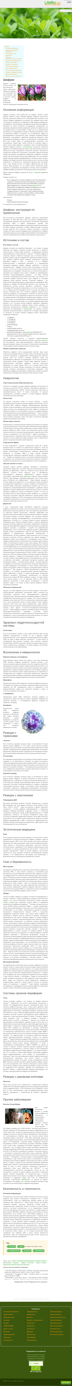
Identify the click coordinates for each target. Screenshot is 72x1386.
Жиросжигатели (8, 1314)
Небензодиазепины (9, 1334)
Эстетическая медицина (12, 66)
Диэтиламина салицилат (11, 1262)
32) (23, 1202)
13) (47, 536)
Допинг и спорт (8, 1329)
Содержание (36, 1309)
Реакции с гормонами (11, 62)
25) (8, 1002)
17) (25, 690)
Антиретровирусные (56, 1311)
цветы (21, 1246)
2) (34, 253)
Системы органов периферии (13, 70)
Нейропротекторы (8, 1317)
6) (30, 335)
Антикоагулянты (32, 1340)
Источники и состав (11, 53)
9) (36, 412)
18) (24, 766)
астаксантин (44, 340)
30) (10, 1156)
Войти (69, 2)
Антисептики (30, 1329)
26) (29, 1019)
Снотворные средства (56, 1334)
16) (35, 638)
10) (31, 433)
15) (9, 609)
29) (24, 1137)
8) (21, 391)
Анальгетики (30, 1323)
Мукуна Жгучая (41, 1262)
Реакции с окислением (12, 64)
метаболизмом (27, 147)
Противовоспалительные (57, 1317)
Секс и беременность (11, 68)
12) (29, 479)
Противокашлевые (55, 1323)
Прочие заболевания (11, 74)
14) (11, 569)
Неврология (9, 55)
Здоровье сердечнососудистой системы (14, 58)
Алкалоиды (6, 1337)
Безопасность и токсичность (13, 76)
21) (37, 890)
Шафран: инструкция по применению (12, 51)
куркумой (37, 172)
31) (40, 1167)
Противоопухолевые (56, 1326)
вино (21, 261)
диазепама (27, 476)
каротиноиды (28, 309)
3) (14, 266)
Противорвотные (55, 1329)
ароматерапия (39, 1250)
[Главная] (53, 3)
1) (30, 251)
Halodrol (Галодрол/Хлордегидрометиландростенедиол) (29, 1261)
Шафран (7, 46)
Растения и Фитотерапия (11, 1311)
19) (19, 806)
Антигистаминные (55, 1314)
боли (26, 913)
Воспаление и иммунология (13, 60)
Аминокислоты (8, 1340)
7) (43, 368)
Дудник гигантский (28, 1262)
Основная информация (12, 48)
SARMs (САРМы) (8, 1326)
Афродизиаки (31, 1314)
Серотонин (27, 1250)
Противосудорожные (56, 1331)
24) (27, 983)
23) (41, 972)
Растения (12, 1246)
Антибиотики (31, 1326)
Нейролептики (31, 1334)
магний (30, 332)
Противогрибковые (56, 1320)
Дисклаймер (66, 1382)
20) (19, 850)
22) (29, 903)
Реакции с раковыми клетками (14, 72)
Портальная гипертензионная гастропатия (16, 1264)
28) (9, 1093)
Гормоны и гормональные (35, 1320)
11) (6, 456)
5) (24, 329)
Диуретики (30, 1331)
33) (37, 1215)
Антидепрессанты (14, 1250)
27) (8, 1038)
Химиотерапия (31, 1337)
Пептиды (6, 1323)
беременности (36, 185)
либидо (5, 902)
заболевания (25, 1179)
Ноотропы (6, 1320)
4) (23, 291)
